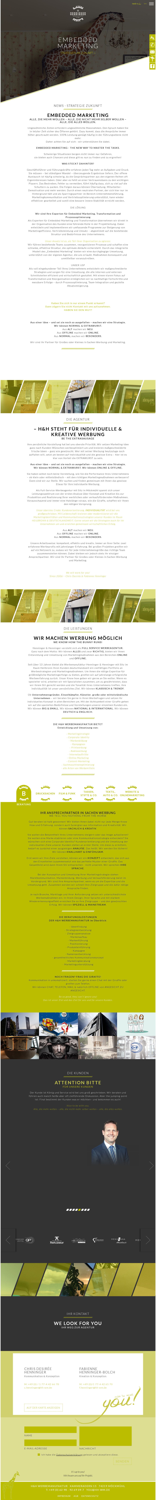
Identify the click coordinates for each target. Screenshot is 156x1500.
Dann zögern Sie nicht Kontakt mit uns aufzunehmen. (78, 306)
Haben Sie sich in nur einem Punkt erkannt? (78, 303)
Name (28, 1435)
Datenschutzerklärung (69, 1454)
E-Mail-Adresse (35, 1448)
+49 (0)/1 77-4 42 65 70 (98, 1384)
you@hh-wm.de (98, 1489)
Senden (122, 1461)
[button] (67, 1210)
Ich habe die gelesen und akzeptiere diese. (79, 1454)
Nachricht (87, 1448)
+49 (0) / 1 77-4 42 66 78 (43, 1384)
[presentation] (8, 1165)
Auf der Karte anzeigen (43, 1407)
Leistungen (76, 59)
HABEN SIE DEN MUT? (78, 310)
